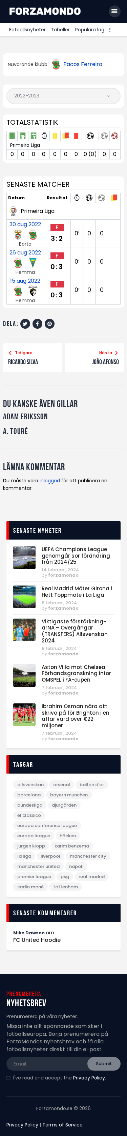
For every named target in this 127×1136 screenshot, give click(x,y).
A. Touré (15, 431)
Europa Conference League (47, 825)
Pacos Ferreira (82, 64)
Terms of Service (62, 1124)
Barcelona (29, 795)
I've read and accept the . (59, 1077)
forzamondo (63, 575)
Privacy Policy (89, 1077)
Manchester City (88, 856)
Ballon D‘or (92, 784)
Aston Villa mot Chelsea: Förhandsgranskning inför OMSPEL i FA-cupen (76, 673)
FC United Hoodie (37, 940)
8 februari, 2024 (59, 603)
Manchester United (38, 866)
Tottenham (65, 887)
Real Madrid (92, 876)
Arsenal (61, 784)
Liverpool (50, 856)
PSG (65, 876)
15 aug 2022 (25, 281)
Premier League (34, 876)
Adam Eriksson (25, 417)
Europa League (33, 835)
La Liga (24, 856)
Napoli (76, 866)
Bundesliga (29, 805)
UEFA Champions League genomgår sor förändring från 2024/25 (76, 555)
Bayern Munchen (69, 795)
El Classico (29, 815)
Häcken (68, 835)
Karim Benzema (72, 846)
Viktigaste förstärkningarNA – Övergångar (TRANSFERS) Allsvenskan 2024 (75, 631)
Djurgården (64, 805)
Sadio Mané (30, 887)
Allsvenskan (30, 784)
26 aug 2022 (25, 252)
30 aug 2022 (25, 224)
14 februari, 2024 (60, 569)
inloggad (50, 480)
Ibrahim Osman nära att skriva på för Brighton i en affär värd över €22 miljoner (75, 716)
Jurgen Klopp (31, 846)
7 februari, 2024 (59, 687)
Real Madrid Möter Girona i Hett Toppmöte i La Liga (77, 592)
